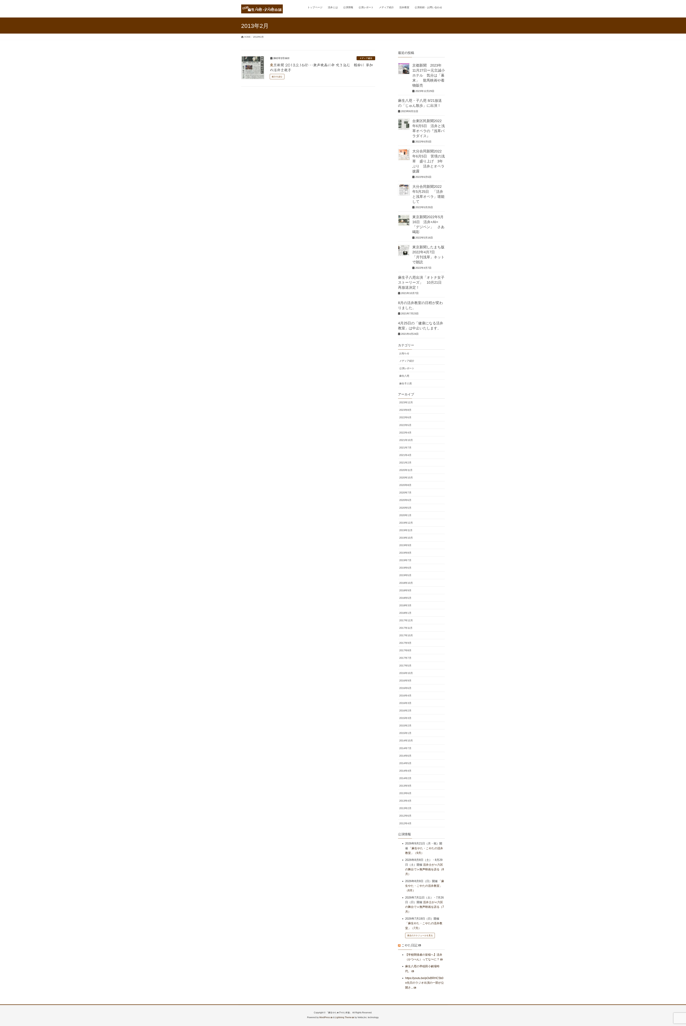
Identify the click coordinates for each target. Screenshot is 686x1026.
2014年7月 (405, 748)
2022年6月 (405, 417)
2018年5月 (405, 597)
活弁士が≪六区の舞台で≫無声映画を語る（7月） (424, 907)
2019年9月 (405, 545)
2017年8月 (405, 650)
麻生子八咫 (405, 383)
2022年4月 (405, 432)
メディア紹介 (365, 58)
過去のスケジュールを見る (420, 935)
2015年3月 (405, 718)
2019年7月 (405, 560)
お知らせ (404, 353)
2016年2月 (405, 710)
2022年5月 (405, 425)
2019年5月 (405, 575)
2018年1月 (405, 612)
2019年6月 (405, 567)
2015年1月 (405, 733)
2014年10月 (406, 740)
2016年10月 (406, 673)
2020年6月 (405, 500)
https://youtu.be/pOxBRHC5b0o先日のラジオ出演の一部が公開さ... (424, 983)
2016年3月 (405, 703)
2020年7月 (405, 492)
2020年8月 (405, 485)
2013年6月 (405, 793)
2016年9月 (405, 680)
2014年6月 (405, 755)
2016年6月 (405, 688)
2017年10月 (406, 635)
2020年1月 (405, 515)
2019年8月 (405, 552)
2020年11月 (405, 470)
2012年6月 (405, 815)
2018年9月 (405, 590)
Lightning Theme (343, 1017)
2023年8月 (405, 409)
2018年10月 (406, 582)
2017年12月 (406, 620)
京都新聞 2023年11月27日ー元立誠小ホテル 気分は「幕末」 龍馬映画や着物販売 (428, 75)
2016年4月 (405, 695)
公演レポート (406, 368)
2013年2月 (405, 808)
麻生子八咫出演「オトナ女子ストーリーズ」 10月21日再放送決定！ (421, 282)
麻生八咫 (404, 375)
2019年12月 (406, 522)
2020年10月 (406, 477)
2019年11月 (405, 530)
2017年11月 (405, 627)
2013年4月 (405, 800)
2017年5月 (405, 665)
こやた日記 (409, 945)
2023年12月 (406, 402)
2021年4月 (405, 455)
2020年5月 (405, 507)
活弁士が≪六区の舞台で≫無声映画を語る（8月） (424, 869)
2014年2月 (405, 778)
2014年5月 (405, 763)
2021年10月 (406, 440)
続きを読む (277, 77)
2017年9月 (405, 642)
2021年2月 (405, 462)
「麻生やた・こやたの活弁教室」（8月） (424, 886)
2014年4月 (405, 770)
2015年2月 (405, 725)
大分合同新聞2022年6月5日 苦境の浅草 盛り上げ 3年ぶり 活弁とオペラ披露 (428, 161)
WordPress (324, 1017)
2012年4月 (405, 823)
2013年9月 (405, 785)
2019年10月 (406, 537)
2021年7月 (405, 447)
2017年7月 (405, 657)
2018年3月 (405, 605)
